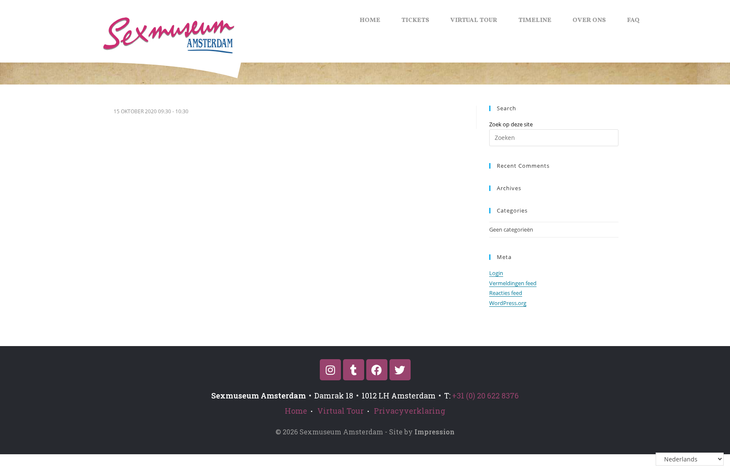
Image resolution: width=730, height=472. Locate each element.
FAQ (633, 20)
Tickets (415, 20)
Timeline (534, 20)
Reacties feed (505, 293)
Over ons (589, 20)
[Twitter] (400, 369)
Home (370, 20)
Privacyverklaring (409, 411)
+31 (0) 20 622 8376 (485, 395)
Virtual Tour (473, 20)
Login (496, 273)
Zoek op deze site (511, 124)
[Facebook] (376, 369)
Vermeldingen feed (513, 283)
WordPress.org (507, 303)
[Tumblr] (353, 369)
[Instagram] (330, 369)
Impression (434, 431)
